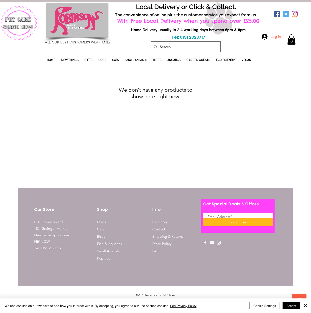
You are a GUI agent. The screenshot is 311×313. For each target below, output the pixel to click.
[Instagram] (295, 14)
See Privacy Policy (183, 305)
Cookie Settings (264, 305)
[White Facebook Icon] (205, 242)
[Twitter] (286, 14)
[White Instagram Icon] (218, 242)
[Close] (305, 305)
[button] (291, 39)
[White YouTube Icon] (211, 242)
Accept (291, 305)
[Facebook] (277, 14)
